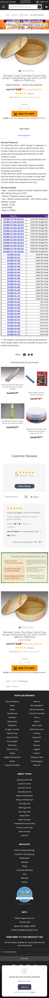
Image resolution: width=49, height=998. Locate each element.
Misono (36, 701)
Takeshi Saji (12, 733)
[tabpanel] (24, 50)
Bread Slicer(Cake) (24, 796)
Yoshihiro (12, 745)
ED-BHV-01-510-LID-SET (13, 237)
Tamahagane (37, 761)
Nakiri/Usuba (24, 819)
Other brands (13, 84)
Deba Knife (24, 815)
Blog (24, 866)
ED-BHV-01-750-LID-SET (13, 251)
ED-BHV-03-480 (13, 317)
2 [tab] (22, 71)
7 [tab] (32, 71)
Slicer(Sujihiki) (24, 792)
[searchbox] (13, 497)
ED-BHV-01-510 (13, 281)
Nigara (37, 749)
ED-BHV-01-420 (13, 272)
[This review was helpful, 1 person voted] (35, 542)
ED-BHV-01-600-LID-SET (13, 243)
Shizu (36, 717)
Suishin (36, 753)
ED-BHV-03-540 (13, 323)
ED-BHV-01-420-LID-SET (13, 228)
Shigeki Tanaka (12, 729)
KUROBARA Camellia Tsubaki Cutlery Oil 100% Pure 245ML (12, 422)
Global (37, 741)
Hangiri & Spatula (32, 84)
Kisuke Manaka (37, 709)
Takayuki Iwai (37, 757)
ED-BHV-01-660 (13, 290)
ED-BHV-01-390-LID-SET (13, 225)
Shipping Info (23, 135)
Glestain (12, 717)
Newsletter (24, 858)
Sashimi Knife (24, 784)
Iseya (12, 705)
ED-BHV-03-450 (13, 314)
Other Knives (24, 831)
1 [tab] (20, 71)
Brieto (12, 761)
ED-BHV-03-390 (13, 308)
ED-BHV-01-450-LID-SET (13, 231)
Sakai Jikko (37, 725)
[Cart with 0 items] (46, 7)
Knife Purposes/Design (24, 850)
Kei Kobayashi (36, 705)
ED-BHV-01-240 (13, 254)
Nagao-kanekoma (12, 757)
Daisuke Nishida (36, 713)
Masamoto (12, 721)
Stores (24, 882)
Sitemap (24, 878)
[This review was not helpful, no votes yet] (39, 542)
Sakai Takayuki (12, 701)
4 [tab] (26, 71)
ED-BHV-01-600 (13, 287)
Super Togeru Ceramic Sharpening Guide (36, 394)
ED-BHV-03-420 (13, 311)
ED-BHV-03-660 (13, 328)
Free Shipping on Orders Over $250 (25, 1)
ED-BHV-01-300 (13, 260)
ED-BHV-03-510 (13, 320)
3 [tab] (24, 71)
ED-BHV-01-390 (13, 269)
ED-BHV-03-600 (13, 326)
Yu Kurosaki (12, 741)
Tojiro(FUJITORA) (12, 765)
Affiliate (24, 862)
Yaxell (12, 709)
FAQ (24, 874)
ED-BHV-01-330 (13, 263)
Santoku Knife (24, 788)
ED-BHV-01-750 (13, 296)
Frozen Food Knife (24, 827)
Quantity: (24, 104)
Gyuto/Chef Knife (24, 780)
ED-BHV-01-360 (13, 266)
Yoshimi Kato (12, 737)
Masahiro (12, 725)
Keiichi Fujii (12, 749)
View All (36, 765)
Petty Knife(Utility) (24, 800)
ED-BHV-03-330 (13, 302)
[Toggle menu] (3, 7)
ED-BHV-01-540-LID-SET (13, 240)
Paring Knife (24, 803)
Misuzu (36, 745)
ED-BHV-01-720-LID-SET (13, 249)
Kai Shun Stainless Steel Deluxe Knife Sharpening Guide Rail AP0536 (13, 387)
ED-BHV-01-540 (13, 284)
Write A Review (24, 486)
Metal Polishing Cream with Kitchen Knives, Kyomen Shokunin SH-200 (36, 431)
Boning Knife (24, 812)
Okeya (12, 753)
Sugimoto (36, 737)
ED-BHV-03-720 (13, 331)
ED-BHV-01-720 (13, 293)
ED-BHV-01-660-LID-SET (13, 246)
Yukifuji (36, 733)
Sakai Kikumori (37, 729)
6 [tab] (30, 71)
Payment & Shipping (24, 854)
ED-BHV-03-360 (13, 305)
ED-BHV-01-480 (13, 278)
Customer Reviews (24, 870)
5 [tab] (28, 71)
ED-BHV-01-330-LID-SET (13, 219)
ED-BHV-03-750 (13, 334)
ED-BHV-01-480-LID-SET (13, 234)
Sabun (37, 721)
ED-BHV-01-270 (13, 257)
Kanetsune (12, 713)
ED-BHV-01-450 (13, 275)
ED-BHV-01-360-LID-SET (13, 222)
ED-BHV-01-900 (13, 299)
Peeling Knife (24, 808)
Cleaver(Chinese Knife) (24, 823)
